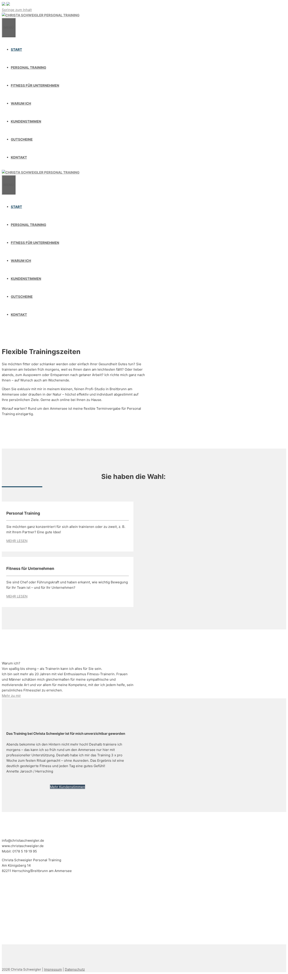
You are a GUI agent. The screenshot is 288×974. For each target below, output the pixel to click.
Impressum (53, 969)
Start (16, 49)
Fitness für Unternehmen (35, 85)
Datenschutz (75, 969)
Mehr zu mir (11, 695)
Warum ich (21, 103)
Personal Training (28, 67)
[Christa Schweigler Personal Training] (40, 15)
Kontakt (19, 157)
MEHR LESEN (16, 541)
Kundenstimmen (26, 121)
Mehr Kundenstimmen (67, 787)
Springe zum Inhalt (17, 10)
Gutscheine (22, 139)
